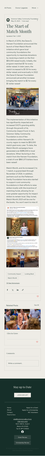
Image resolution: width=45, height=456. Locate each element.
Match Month (12, 278)
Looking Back (29, 274)
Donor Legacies (21, 8)
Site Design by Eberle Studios (22, 450)
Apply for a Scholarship (30, 410)
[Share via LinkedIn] (18, 290)
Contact (10, 412)
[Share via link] (23, 290)
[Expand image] (22, 221)
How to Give (11, 415)
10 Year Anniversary (13, 283)
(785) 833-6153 (22, 422)
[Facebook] (22, 431)
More (34, 8)
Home (9, 408)
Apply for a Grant (32, 408)
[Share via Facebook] (7, 290)
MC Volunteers (33, 412)
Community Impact (14, 274)
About (9, 410)
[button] (22, 395)
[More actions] (37, 20)
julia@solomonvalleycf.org (22, 419)
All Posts (7, 8)
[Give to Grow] (22, 319)
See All (36, 305)
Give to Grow (12, 333)
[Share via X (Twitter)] (13, 290)
